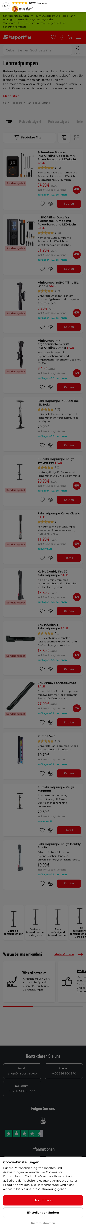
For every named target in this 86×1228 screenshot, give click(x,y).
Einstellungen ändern (43, 1212)
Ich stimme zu (43, 1200)
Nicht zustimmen (43, 1223)
